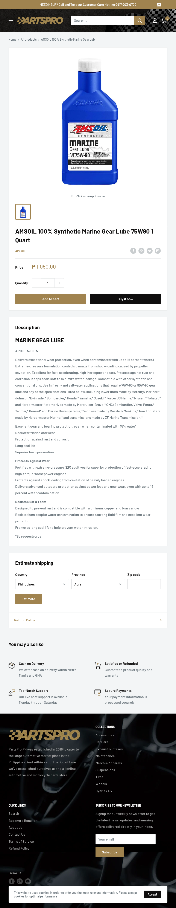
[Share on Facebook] (133, 250)
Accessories (105, 735)
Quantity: (22, 283)
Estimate (28, 599)
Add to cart (50, 299)
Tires (99, 777)
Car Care (102, 742)
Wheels (101, 784)
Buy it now (125, 299)
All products (29, 39)
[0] (164, 20)
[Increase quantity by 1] (59, 282)
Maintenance (105, 756)
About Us (15, 827)
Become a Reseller (23, 820)
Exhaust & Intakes (109, 749)
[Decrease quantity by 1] (36, 282)
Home (13, 39)
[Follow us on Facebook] (12, 881)
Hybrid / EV (104, 791)
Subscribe (109, 852)
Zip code (134, 574)
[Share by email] (158, 250)
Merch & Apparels (109, 763)
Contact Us (17, 834)
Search (14, 813)
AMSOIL (20, 251)
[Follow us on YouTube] (28, 881)
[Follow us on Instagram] (20, 881)
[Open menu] (11, 20)
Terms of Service (21, 841)
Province (78, 574)
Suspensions (105, 770)
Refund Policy (24, 620)
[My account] (155, 20)
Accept (152, 894)
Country (21, 574)
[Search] (139, 20)
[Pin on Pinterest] (141, 250)
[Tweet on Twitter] (150, 250)
